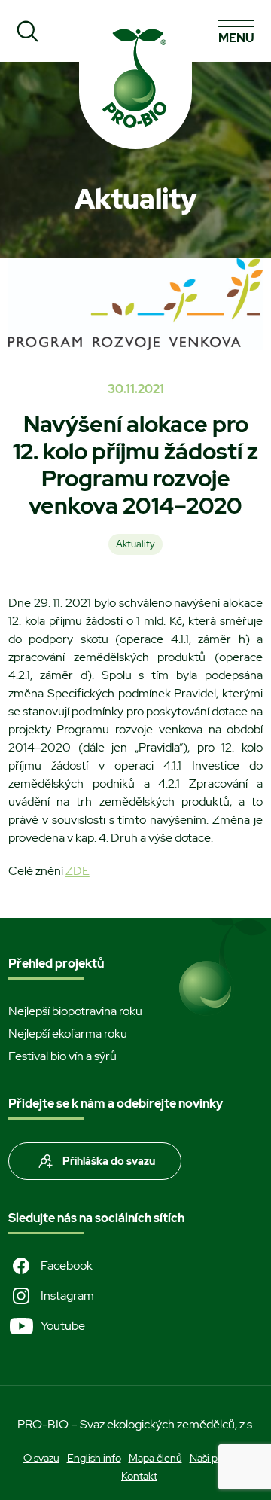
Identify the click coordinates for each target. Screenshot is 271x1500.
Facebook (67, 1265)
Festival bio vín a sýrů (62, 1056)
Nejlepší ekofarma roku (67, 1033)
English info (94, 1458)
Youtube (63, 1326)
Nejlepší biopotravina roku (75, 1011)
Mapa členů (155, 1458)
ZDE (77, 871)
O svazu (41, 1458)
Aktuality (135, 544)
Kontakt (139, 1476)
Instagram (67, 1295)
